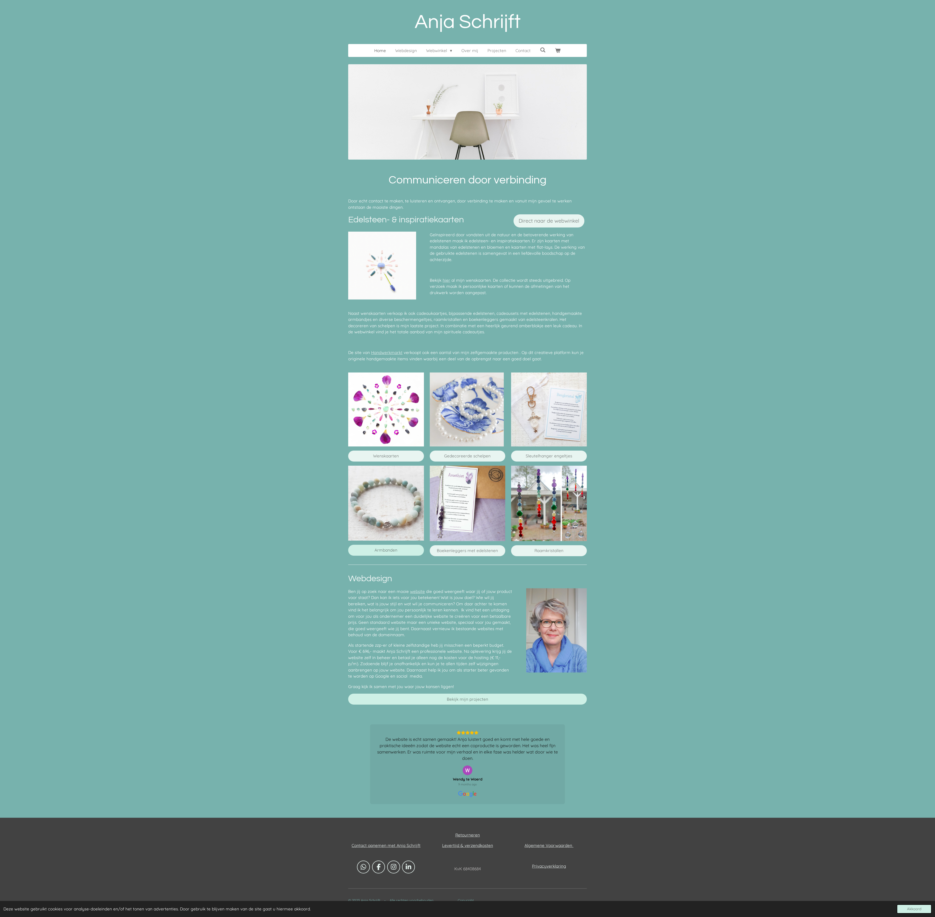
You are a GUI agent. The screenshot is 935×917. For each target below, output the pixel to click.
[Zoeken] (542, 50)
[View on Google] (467, 814)
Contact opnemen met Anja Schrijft (386, 889)
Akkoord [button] (914, 909)
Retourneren (467, 879)
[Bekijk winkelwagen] (558, 50)
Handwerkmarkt (386, 352)
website (417, 591)
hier (446, 280)
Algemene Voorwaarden (548, 889)
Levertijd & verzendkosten (467, 889)
